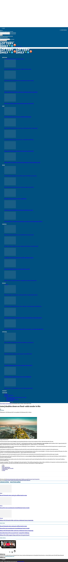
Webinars (6, 394)
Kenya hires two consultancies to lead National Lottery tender (19, 80)
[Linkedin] (5, 414)
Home (1, 403)
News (1, 493)
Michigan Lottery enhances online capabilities (15, 198)
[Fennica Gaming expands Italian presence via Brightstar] (10, 374)
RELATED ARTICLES (4, 482)
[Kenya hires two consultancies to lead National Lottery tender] (10, 78)
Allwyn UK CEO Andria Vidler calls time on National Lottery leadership (21, 92)
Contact (3, 28)
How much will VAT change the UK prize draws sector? (17, 269)
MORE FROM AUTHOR (15, 482)
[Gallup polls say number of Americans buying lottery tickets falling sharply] (10, 160)
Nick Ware (2, 410)
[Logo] (8, 53)
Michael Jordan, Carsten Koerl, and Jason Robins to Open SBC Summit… (21, 295)
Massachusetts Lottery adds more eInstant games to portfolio (19, 187)
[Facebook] (9, 414)
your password (13, 33)
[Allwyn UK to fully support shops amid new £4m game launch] (10, 101)
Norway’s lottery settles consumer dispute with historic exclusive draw (21, 246)
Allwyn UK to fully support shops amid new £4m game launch (19, 103)
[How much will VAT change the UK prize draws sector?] (10, 266)
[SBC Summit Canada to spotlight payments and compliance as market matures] (10, 315)
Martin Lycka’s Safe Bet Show (12, 399)
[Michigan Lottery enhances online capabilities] (10, 196)
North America (21, 58)
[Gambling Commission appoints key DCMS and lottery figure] (10, 255)
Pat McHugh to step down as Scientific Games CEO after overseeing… (20, 175)
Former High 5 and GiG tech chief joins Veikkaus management (19, 342)
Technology (4, 331)
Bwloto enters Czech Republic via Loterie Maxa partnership (18, 388)
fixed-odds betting (6, 467)
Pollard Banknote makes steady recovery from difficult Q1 (18, 354)
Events (6, 284)
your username (13, 32)
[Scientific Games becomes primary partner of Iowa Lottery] (10, 363)
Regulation (4, 224)
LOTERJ (3, 470)
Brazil (3, 466)
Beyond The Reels (10, 400)
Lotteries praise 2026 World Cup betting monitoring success (18, 210)
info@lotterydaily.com (9, 556)
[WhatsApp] (17, 414)
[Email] (13, 414)
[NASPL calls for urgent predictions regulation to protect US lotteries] (10, 278)
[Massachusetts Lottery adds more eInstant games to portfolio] (10, 185)
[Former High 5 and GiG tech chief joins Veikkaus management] (10, 340)
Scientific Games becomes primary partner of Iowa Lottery (18, 365)
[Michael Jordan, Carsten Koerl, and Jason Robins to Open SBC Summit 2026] (10, 292)
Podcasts (6, 396)
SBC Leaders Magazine (8, 395)
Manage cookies (20, 561)
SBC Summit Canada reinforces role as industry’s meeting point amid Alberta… (23, 306)
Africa (6, 58)
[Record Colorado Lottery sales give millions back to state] (10, 67)
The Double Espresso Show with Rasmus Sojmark (16, 397)
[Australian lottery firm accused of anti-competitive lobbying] (10, 137)
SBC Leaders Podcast (10, 398)
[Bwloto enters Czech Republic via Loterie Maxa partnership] (10, 386)
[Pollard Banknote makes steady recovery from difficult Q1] (10, 351)
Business (4, 283)
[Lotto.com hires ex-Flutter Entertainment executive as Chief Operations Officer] (10, 219)
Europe (11, 58)
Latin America (15, 58)
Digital (3, 165)
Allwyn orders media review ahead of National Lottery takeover (17, 480)
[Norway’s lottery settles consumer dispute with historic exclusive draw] (10, 244)
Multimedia (4, 392)
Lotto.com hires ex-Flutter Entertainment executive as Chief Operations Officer (23, 221)
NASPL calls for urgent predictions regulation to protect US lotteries (20, 280)
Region (4, 403)
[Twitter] (2, 414)
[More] (21, 414)
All (4, 58)
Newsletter (4, 390)
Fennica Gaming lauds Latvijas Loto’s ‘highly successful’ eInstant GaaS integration (22, 479)
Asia (9, 58)
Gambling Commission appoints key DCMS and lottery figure (18, 257)
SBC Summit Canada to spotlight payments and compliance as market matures (23, 317)
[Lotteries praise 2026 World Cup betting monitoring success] (10, 207)
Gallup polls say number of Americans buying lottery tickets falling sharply (22, 162)
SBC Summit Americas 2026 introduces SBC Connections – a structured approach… (24, 329)
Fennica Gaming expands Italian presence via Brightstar (17, 376)
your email (12, 39)
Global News (4, 57)
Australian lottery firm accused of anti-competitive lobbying (18, 139)
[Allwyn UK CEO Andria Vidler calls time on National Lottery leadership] (10, 89)
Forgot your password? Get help (6, 36)
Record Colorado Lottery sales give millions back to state (17, 69)
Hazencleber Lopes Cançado (7, 468)
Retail (3, 106)
